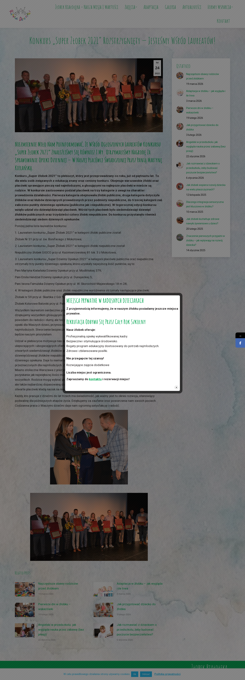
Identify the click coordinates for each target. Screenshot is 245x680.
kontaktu (95, 379)
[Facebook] (240, 343)
